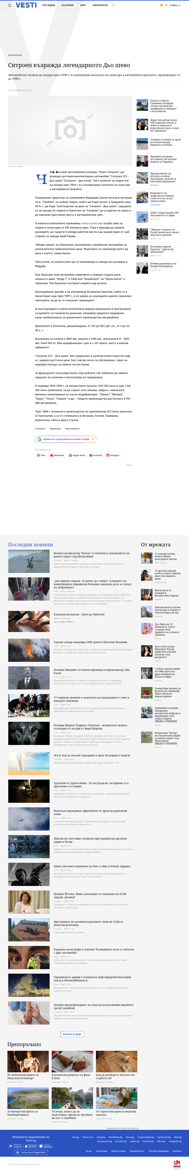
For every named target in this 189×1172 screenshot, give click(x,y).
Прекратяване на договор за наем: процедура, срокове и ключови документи (163, 177)
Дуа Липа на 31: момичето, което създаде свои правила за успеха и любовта (167, 629)
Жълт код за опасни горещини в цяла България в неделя (92, 755)
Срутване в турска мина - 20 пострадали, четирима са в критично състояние (91, 784)
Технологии (15, 55)
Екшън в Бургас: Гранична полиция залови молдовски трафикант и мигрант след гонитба (163, 106)
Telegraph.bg (175, 1141)
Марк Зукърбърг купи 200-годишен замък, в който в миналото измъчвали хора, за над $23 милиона (164, 125)
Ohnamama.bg (104, 1141)
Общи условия (118, 1151)
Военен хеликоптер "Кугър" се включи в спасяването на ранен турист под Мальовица (91, 554)
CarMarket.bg (164, 1137)
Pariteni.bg (148, 1141)
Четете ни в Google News (33, 1152)
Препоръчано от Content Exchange (121, 1128)
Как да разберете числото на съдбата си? (115, 1076)
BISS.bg (178, 1137)
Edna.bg (161, 1141)
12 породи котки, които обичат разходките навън (166, 556)
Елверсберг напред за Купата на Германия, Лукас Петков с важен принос (168, 692)
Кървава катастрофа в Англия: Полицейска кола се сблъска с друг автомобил (94, 951)
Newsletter (59, 455)
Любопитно (100, 5)
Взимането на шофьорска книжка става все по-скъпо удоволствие (162, 197)
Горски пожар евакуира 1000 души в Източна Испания (90, 642)
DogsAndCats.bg (146, 1137)
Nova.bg (130, 1137)
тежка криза (89, 223)
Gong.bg (101, 1137)
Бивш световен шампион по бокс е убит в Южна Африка (92, 866)
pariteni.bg (154, 185)
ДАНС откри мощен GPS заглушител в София (164, 214)
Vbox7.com (88, 1137)
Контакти (177, 1151)
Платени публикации (158, 1151)
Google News (79, 455)
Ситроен (40, 428)
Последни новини (30, 544)
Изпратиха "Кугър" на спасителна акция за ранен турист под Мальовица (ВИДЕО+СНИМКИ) (167, 738)
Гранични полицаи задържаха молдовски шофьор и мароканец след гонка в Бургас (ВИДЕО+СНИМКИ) (167, 714)
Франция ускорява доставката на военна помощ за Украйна (163, 159)
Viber (43, 455)
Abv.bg (75, 1137)
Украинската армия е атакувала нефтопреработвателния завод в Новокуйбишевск (92, 978)
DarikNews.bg (115, 1137)
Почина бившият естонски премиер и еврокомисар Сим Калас (91, 671)
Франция (56, 428)
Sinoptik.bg (121, 1141)
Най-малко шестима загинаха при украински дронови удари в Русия (90, 840)
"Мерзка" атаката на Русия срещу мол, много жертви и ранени (164, 232)
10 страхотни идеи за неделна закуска (116, 1113)
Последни (48, 5)
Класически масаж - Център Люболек (79, 614)
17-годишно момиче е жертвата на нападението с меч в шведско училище (91, 699)
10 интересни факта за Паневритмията (22, 1113)
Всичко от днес (72, 1034)
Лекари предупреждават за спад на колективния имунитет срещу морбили (94, 1006)
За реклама (101, 1151)
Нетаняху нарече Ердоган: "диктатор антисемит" (161, 249)
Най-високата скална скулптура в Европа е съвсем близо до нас (168, 610)
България (68, 5)
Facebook (97, 455)
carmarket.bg (155, 204)
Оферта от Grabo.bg (62, 618)
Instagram (114, 455)
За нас (89, 1151)
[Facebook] (181, 1155)
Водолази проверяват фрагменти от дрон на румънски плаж (90, 812)
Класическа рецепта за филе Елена (71, 1076)
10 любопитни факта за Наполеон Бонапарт (23, 1076)
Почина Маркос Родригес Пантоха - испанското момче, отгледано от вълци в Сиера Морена (91, 726)
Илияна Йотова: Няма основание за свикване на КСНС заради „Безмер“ (90, 895)
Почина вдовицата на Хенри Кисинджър (163, 265)
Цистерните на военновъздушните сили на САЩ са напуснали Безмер (88, 923)
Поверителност (136, 1151)
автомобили (72, 428)
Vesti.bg (26, 5)
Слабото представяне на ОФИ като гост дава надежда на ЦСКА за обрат (167, 672)
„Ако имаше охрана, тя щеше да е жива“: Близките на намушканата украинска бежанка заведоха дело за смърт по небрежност (93, 584)
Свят (83, 5)
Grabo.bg (134, 1141)
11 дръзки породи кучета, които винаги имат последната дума (168, 574)
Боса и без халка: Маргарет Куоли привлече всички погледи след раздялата (165, 652)
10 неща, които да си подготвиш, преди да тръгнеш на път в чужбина (72, 1115)
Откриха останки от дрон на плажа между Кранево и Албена (165, 142)
